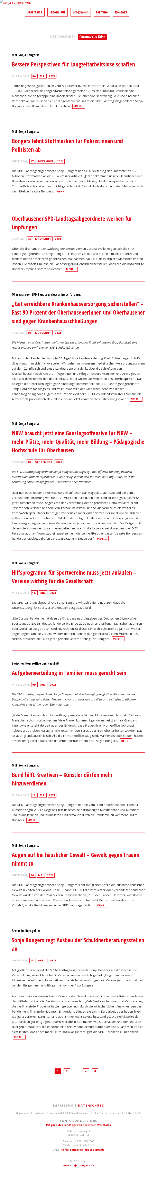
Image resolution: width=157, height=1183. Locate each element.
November (43, 239)
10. (30, 462)
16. (34, 593)
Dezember (46, 161)
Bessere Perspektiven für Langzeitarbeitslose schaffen (73, 64)
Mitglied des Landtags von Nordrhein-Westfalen (78, 1125)
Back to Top (151, 1177)
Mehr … (78, 106)
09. (34, 684)
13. (32, 960)
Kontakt (121, 12)
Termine (102, 12)
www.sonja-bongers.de (78, 1165)
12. (34, 795)
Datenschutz (91, 1105)
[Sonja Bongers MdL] (78, 4)
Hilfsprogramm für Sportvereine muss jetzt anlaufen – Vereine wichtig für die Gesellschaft (74, 577)
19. (30, 333)
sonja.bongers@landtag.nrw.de (82, 1149)
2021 (60, 161)
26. (30, 239)
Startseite (34, 12)
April (42, 960)
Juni (43, 593)
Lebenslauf (57, 12)
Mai (43, 76)
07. (32, 161)
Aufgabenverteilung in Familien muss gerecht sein (69, 673)
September (43, 462)
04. (34, 76)
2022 (52, 76)
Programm (81, 12)
